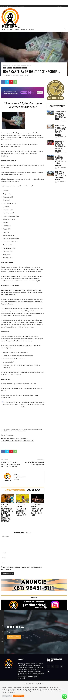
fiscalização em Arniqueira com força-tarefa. (34, 463)
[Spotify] (2, 632)
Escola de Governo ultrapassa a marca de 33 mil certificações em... (60, 114)
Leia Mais (12, 692)
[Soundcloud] (2, 629)
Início (4, 65)
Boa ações (58, 165)
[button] (65, 29)
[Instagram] (58, 6)
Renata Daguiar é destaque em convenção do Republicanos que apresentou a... (60, 145)
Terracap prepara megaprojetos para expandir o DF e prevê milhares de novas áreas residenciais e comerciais (7, 513)
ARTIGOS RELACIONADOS (15, 490)
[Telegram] (2, 635)
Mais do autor (33, 490)
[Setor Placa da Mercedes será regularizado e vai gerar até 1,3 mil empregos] (50, 173)
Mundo (14, 67)
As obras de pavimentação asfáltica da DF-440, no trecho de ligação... (60, 160)
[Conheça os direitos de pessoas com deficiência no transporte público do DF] (22, 498)
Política (19, 67)
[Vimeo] (63, 6)
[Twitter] (61, 6)
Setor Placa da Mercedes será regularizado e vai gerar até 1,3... (60, 175)
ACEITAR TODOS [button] (18, 696)
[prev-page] (2, 525)
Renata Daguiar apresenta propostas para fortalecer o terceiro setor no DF (37, 510)
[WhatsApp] (15, 82)
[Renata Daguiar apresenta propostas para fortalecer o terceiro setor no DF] (37, 498)
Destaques (9, 67)
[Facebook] (56, 6)
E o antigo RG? (24, 438)
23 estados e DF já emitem (13, 438)
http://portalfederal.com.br (20, 477)
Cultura (58, 179)
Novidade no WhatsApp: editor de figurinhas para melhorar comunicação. (10, 464)
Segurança (24, 67)
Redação (8, 75)
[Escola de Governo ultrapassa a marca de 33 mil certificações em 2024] (50, 112)
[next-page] (5, 525)
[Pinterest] (11, 82)
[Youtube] (66, 6)
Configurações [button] (7, 696)
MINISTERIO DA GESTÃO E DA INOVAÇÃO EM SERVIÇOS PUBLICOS (17, 440)
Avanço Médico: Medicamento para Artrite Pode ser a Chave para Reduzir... (60, 129)
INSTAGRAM (34, 597)
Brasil (8, 65)
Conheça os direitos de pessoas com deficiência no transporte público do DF (21, 510)
